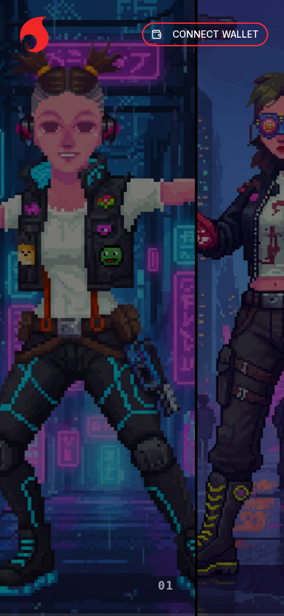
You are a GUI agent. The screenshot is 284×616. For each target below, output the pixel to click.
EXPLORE (98, 593)
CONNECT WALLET (215, 34)
